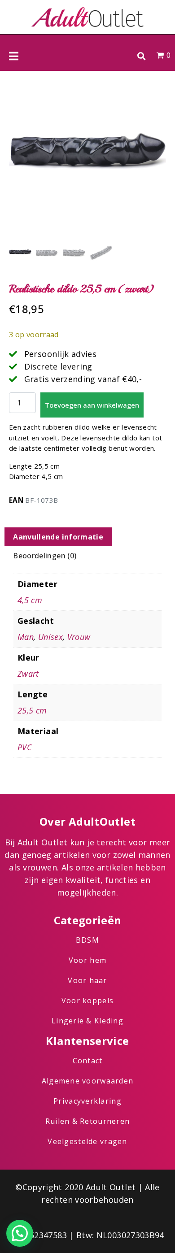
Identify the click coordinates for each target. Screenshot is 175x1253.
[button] (141, 55)
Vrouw (79, 636)
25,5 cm (32, 710)
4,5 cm (30, 600)
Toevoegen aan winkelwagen (92, 404)
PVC (25, 747)
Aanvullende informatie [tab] (58, 537)
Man (26, 636)
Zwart (28, 673)
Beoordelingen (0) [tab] (44, 556)
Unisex (50, 636)
